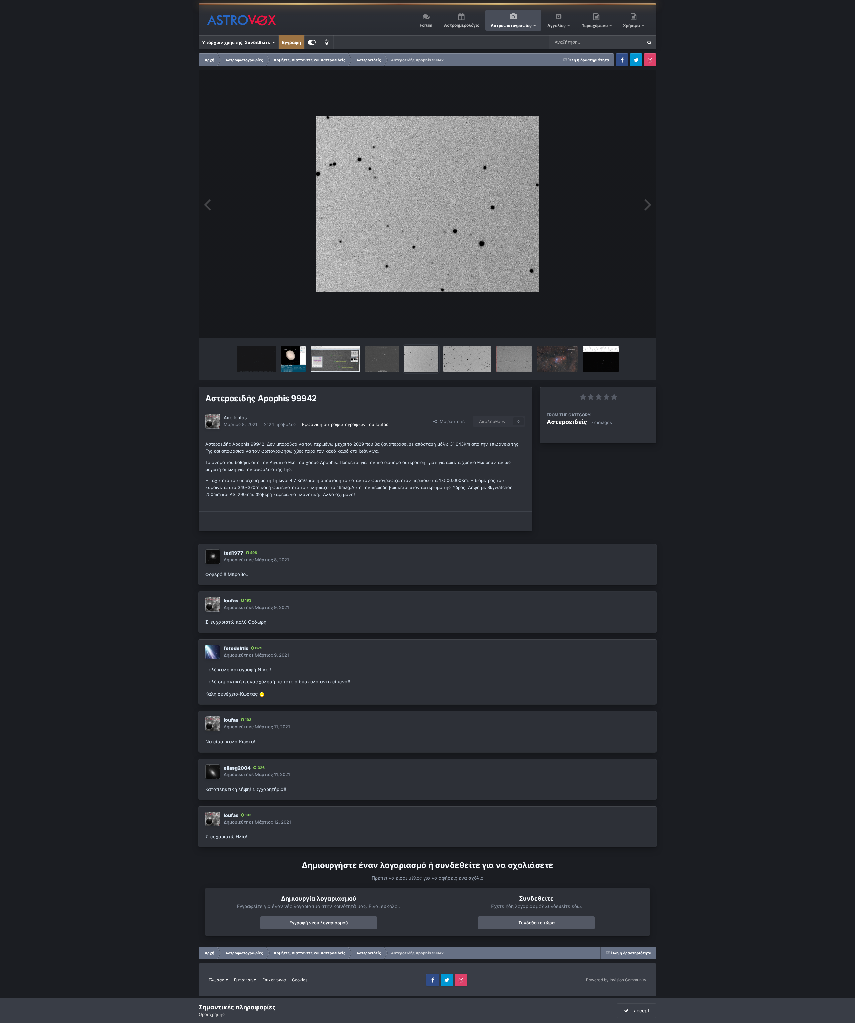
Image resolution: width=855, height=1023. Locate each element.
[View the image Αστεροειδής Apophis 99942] (421, 359)
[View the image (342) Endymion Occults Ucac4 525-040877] (335, 359)
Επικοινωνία (274, 979)
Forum (426, 25)
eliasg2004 (237, 768)
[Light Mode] (326, 42)
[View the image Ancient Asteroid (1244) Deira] (382, 359)
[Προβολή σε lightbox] (427, 204)
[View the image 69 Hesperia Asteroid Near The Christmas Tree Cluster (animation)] (557, 359)
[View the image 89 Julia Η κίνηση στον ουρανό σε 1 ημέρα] (256, 359)
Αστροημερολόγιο (461, 25)
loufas (240, 417)
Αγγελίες (556, 25)
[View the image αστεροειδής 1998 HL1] (601, 359)
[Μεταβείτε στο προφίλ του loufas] (212, 421)
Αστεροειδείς (567, 421)
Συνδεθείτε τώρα (536, 922)
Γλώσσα (217, 979)
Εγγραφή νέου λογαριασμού (318, 922)
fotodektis (236, 648)
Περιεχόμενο (595, 25)
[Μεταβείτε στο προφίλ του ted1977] (212, 556)
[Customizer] (312, 42)
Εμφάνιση (244, 979)
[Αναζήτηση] (649, 42)
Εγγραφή (291, 42)
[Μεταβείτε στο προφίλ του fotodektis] (212, 652)
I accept (639, 1010)
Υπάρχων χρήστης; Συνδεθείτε (237, 42)
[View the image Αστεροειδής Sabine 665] (467, 359)
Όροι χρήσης (212, 1014)
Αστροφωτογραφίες (511, 25)
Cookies (299, 979)
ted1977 (233, 553)
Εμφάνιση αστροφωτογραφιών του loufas (345, 424)
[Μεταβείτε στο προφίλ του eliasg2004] (212, 771)
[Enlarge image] (261, 694)
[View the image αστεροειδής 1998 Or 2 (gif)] (514, 359)
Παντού (626, 42)
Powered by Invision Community (616, 979)
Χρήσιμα (632, 25)
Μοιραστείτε (451, 421)
